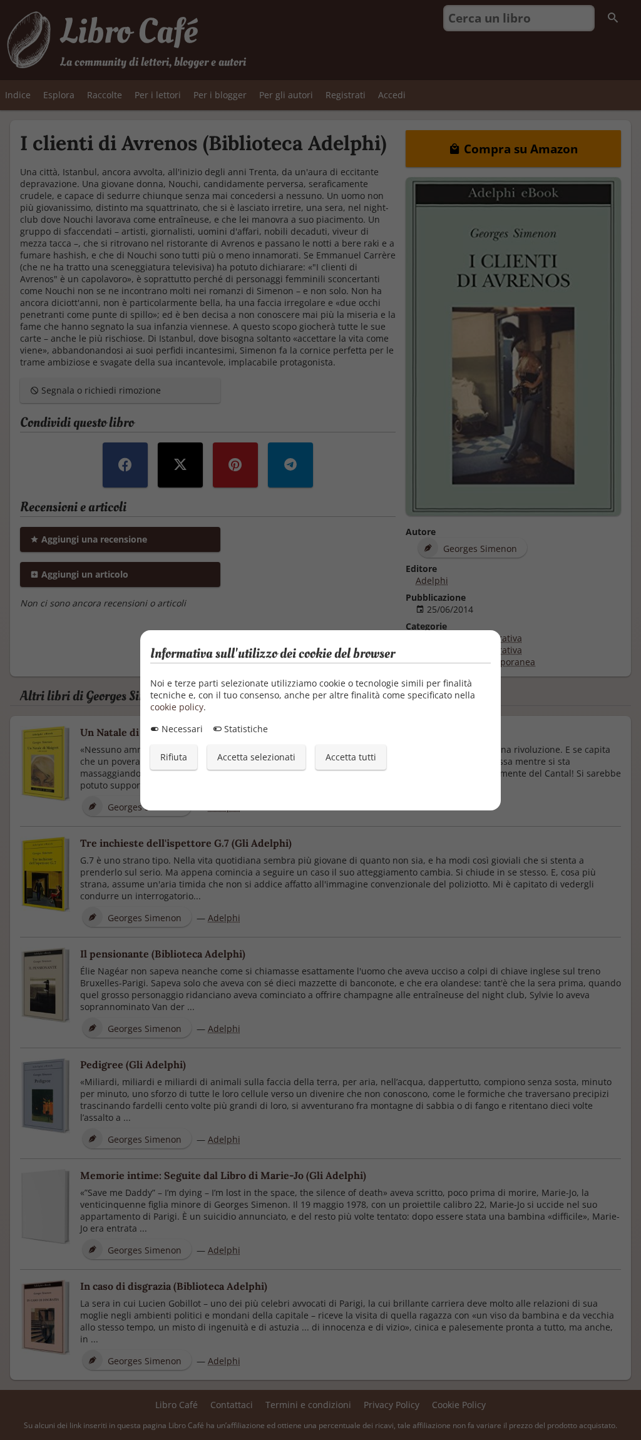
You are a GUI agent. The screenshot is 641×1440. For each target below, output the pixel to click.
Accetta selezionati (256, 757)
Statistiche (245, 729)
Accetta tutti (351, 757)
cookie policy (176, 707)
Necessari (181, 729)
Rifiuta (173, 757)
